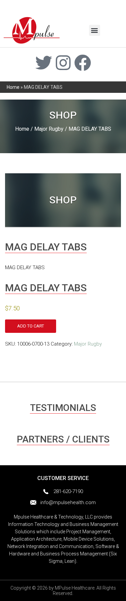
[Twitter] (43, 62)
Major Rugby (49, 129)
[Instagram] (63, 62)
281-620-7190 (68, 491)
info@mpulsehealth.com (68, 502)
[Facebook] (82, 62)
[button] (94, 30)
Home (13, 87)
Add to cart (30, 325)
